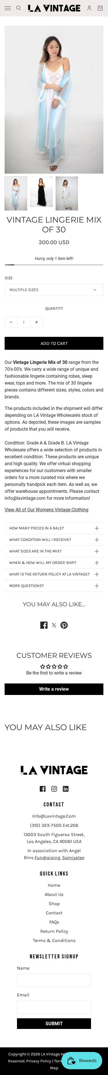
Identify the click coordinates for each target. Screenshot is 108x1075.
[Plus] (36, 322)
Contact (54, 913)
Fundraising (47, 857)
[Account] (89, 8)
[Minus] (11, 322)
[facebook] (43, 788)
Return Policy (54, 931)
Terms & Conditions (54, 940)
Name (23, 968)
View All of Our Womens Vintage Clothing (46, 509)
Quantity (54, 308)
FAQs (54, 922)
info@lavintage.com (54, 816)
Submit (54, 1023)
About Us (54, 894)
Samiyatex (73, 857)
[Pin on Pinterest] (64, 625)
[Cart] (100, 8)
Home (54, 885)
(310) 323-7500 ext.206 (54, 825)
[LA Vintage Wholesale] (54, 8)
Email (23, 995)
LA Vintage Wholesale (61, 1054)
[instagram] (54, 788)
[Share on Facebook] (44, 625)
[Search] (19, 8)
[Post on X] (54, 625)
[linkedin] (66, 788)
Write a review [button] (54, 689)
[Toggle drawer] (8, 8)
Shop (54, 903)
